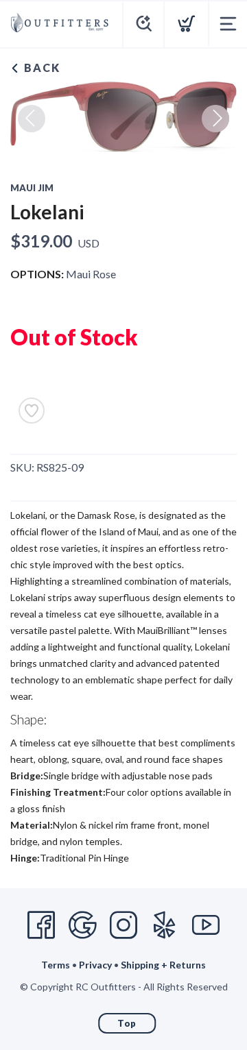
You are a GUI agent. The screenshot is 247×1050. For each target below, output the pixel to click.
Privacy (95, 964)
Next (215, 118)
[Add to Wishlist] (32, 411)
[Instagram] (123, 925)
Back (40, 67)
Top (127, 1023)
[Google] (82, 925)
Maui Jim (32, 187)
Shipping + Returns (163, 964)
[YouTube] (205, 925)
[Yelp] (164, 925)
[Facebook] (41, 925)
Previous (31, 118)
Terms (55, 964)
